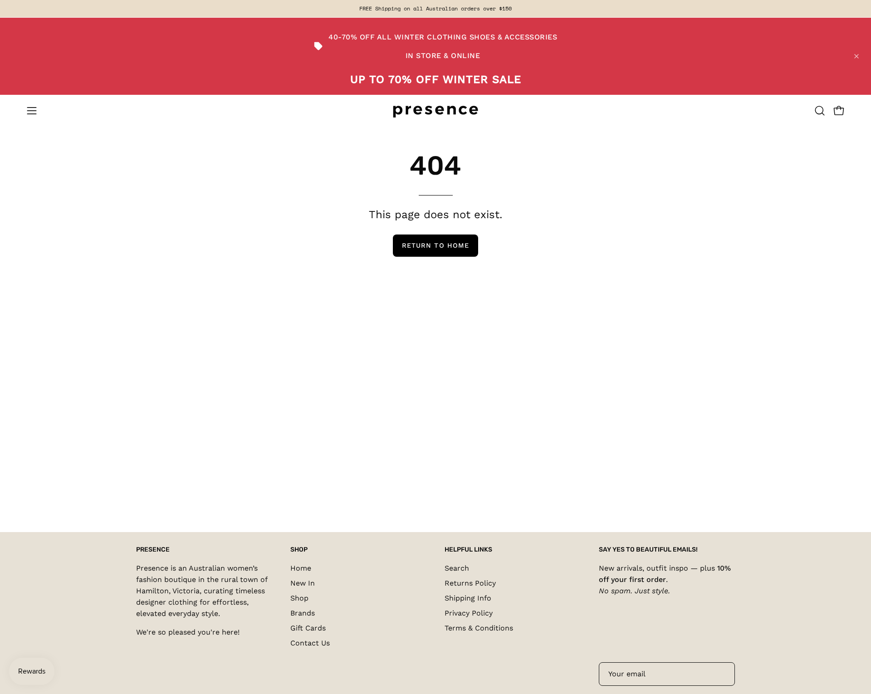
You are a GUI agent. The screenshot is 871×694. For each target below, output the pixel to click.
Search (457, 568)
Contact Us (310, 643)
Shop (299, 598)
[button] (819, 110)
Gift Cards (308, 628)
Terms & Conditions (479, 628)
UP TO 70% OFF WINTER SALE (435, 79)
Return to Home (435, 245)
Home (300, 568)
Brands (302, 613)
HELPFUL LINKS (468, 549)
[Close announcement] (856, 56)
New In (302, 583)
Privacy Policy (469, 613)
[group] (435, 8)
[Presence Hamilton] (435, 111)
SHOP (299, 549)
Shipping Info (468, 598)
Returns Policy (470, 583)
